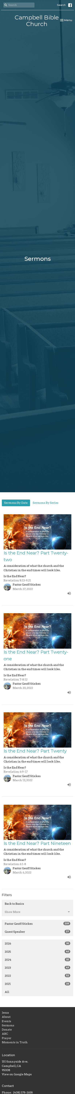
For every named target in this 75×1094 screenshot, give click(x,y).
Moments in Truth (15, 1042)
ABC (5, 1033)
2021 (37, 984)
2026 (37, 943)
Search (61, 4)
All (7, 992)
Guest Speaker (37, 931)
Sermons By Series (45, 502)
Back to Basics (14, 903)
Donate (7, 1029)
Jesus (5, 1012)
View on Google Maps (17, 1074)
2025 (37, 951)
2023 (37, 967)
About (6, 1017)
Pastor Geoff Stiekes (37, 923)
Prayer (6, 1038)
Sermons (8, 1025)
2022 (37, 975)
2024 (37, 959)
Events (6, 1021)
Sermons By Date (16, 502)
